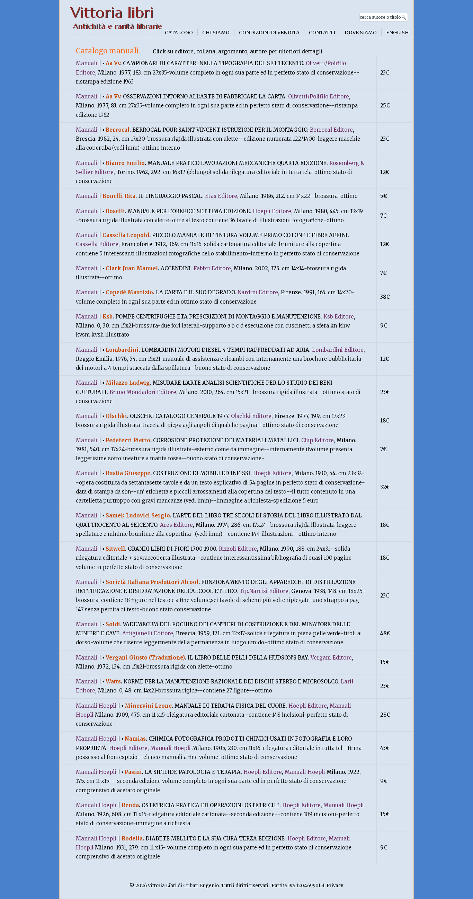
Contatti (322, 32)
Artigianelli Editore (147, 633)
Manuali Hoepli (96, 705)
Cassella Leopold (125, 235)
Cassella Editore (97, 244)
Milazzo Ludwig (128, 382)
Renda (130, 805)
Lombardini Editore (338, 350)
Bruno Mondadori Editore (142, 392)
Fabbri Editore (212, 268)
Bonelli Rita (118, 196)
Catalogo (179, 32)
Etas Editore (221, 196)
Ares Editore (176, 525)
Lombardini (122, 350)
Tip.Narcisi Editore (263, 591)
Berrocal (118, 129)
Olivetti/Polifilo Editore (318, 96)
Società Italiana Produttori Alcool (152, 582)
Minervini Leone (148, 705)
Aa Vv (113, 63)
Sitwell (115, 548)
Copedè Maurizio (129, 292)
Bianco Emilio (125, 163)
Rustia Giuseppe (128, 473)
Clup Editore (317, 440)
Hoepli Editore (272, 211)
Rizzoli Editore (238, 548)
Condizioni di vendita (269, 32)
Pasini (133, 772)
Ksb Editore (338, 316)
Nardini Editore (258, 292)
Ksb (107, 316)
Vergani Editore (331, 657)
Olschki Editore (251, 416)
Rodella (132, 838)
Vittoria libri (112, 12)
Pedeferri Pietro (128, 440)
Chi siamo (216, 32)
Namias (135, 738)
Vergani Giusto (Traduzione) (145, 657)
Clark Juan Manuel (132, 268)
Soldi (113, 624)
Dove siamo (361, 32)
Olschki (116, 416)
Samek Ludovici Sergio (138, 515)
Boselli (115, 211)
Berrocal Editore (331, 129)
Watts (113, 681)
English (397, 32)
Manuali (86, 63)
